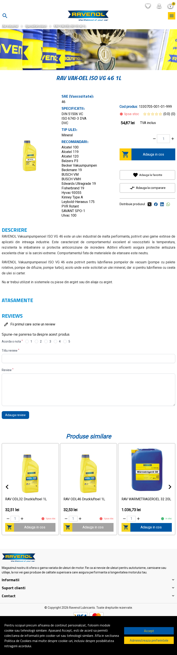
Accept (149, 630)
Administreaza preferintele (149, 640)
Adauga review (15, 415)
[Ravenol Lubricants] (88, 15)
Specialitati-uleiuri (36, 26)
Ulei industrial (10, 26)
